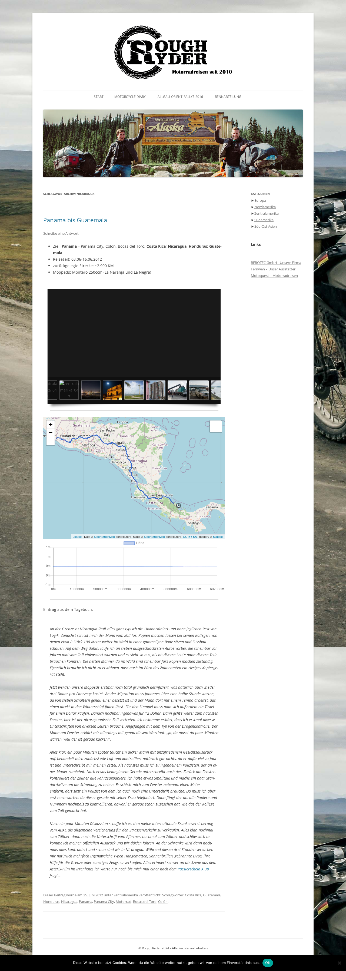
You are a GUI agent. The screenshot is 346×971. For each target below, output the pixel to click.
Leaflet (77, 536)
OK (267, 962)
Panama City (104, 901)
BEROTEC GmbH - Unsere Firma (276, 262)
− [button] (50, 432)
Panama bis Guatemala (75, 220)
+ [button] (50, 424)
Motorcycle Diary (130, 96)
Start (99, 96)
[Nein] (339, 963)
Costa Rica (193, 895)
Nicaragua (69, 901)
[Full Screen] (50, 441)
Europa (260, 200)
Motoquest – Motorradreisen (274, 275)
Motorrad (123, 901)
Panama (85, 901)
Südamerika (264, 219)
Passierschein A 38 (193, 868)
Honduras (51, 901)
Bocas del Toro (145, 901)
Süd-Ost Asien (265, 226)
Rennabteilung (228, 96)
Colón (163, 901)
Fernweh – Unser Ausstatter (273, 269)
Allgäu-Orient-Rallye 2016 (180, 96)
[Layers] (216, 426)
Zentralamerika (126, 895)
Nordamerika (265, 206)
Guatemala (212, 895)
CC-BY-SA (190, 536)
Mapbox (218, 536)
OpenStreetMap (104, 536)
